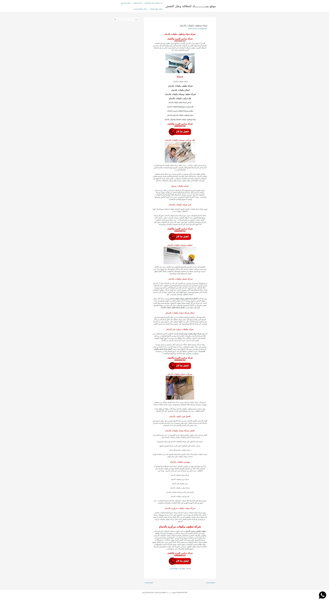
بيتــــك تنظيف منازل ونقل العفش (154, 3)
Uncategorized (202, 28)
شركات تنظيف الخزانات (156, 9)
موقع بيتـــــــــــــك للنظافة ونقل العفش (191, 6)
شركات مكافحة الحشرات (140, 9)
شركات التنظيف (137, 3)
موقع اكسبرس (173, 568)
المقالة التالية (148, 582)
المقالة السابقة (211, 582)
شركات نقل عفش (126, 3)
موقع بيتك (182, 568)
